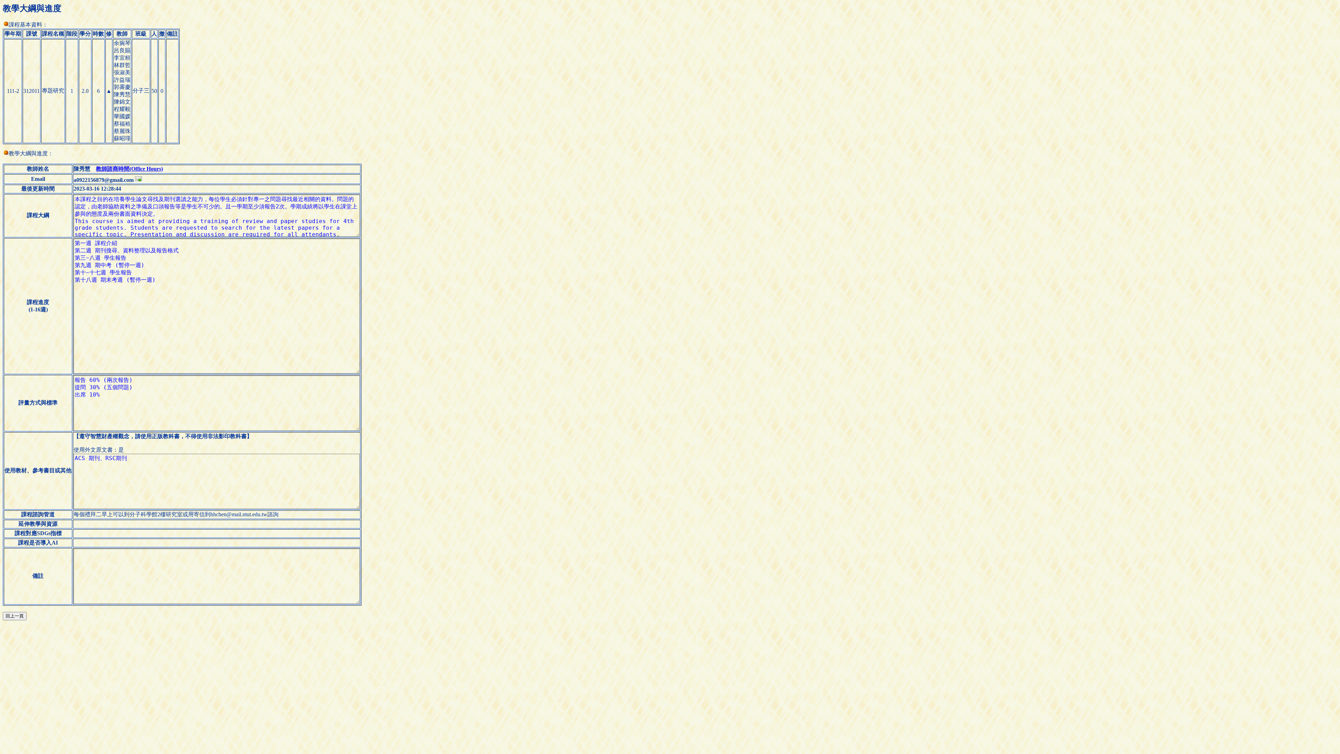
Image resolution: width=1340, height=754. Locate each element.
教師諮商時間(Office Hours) (129, 169)
